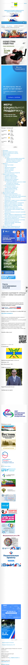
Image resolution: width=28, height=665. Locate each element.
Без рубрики (9, 26)
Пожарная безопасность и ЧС (11, 189)
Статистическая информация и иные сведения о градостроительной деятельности (15, 217)
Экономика (7, 157)
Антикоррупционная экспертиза (13, 184)
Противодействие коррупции (11, 180)
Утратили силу (8, 171)
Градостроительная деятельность (10, 193)
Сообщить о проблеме (14, 97)
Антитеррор (5, 150)
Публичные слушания (9, 168)
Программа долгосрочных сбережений (11, 227)
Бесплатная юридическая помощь (10, 151)
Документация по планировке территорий (13, 205)
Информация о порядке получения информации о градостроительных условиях (15, 200)
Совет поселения (6, 155)
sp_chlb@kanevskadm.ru (14, 657)
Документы (5, 163)
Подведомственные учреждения (11, 179)
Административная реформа (11, 188)
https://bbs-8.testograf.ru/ (7, 313)
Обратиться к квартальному (10, 178)
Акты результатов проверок (12, 162)
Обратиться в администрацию (11, 176)
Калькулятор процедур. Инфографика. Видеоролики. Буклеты (13, 223)
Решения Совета (6, 154)
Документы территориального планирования (14, 202)
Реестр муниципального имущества (12, 172)
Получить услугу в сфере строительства (13, 208)
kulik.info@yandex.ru (5, 661)
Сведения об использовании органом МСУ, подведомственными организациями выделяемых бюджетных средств (15, 160)
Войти (25, 3)
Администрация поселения (9, 174)
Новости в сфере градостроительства (13, 195)
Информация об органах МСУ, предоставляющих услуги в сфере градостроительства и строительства (15, 197)
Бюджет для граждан (9, 164)
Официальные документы (10, 167)
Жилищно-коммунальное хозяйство (10, 153)
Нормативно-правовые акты (12, 187)
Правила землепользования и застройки (13, 204)
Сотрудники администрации (11, 175)
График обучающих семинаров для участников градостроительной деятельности (15, 220)
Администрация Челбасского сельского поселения (14, 11)
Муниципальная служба (10, 191)
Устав (6, 166)
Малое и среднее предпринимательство (11, 226)
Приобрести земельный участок (11, 206)
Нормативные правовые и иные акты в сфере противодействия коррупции (16, 182)
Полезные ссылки (8, 225)
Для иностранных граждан (8, 192)
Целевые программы (9, 170)
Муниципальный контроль (10, 185)
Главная (3, 26)
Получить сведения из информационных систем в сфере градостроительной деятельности (15, 215)
